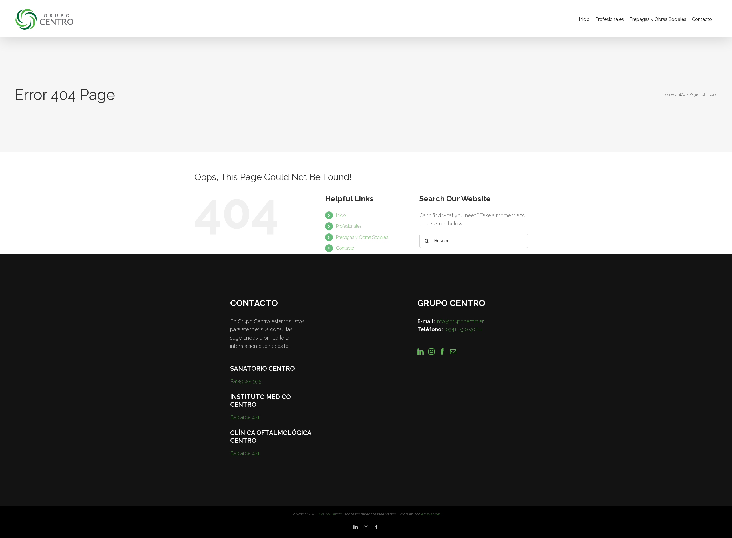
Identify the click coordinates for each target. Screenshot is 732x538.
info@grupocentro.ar (460, 321)
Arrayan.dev (431, 514)
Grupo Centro (330, 514)
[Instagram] (431, 351)
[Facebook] (442, 351)
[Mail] (453, 351)
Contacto (345, 248)
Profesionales (348, 226)
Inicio (341, 215)
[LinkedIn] (420, 351)
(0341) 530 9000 (463, 329)
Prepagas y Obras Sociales (362, 237)
